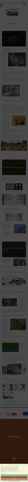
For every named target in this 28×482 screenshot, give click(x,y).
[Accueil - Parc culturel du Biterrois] (2, 465)
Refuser (14, 477)
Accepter (14, 475)
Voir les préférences (14, 479)
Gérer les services (3, 473)
